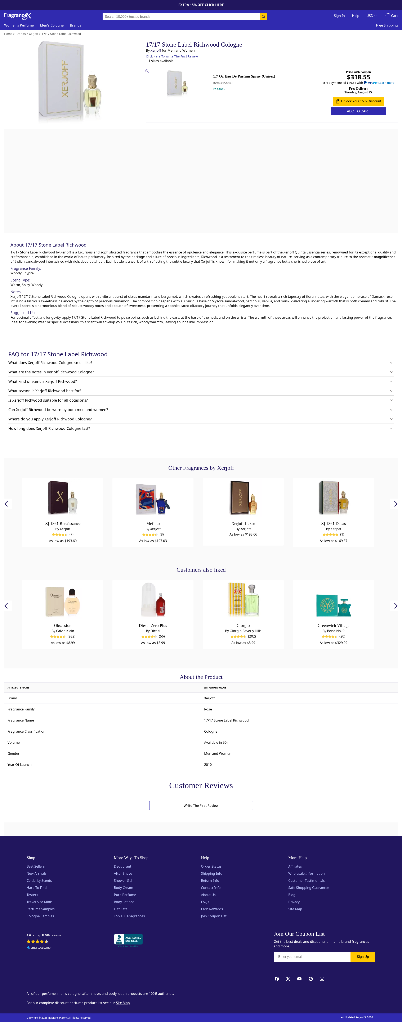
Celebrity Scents (39, 880)
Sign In (339, 15)
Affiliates (295, 866)
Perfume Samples (41, 909)
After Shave (123, 873)
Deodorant (122, 866)
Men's (52, 25)
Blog (291, 894)
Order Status (211, 866)
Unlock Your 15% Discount (361, 101)
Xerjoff (156, 50)
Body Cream (123, 887)
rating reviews (44, 935)
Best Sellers (36, 866)
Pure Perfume (125, 894)
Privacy (294, 902)
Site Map (295, 909)
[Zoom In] (309, 389)
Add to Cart (358, 111)
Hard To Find (37, 887)
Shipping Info (211, 873)
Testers (32, 894)
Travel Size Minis (40, 902)
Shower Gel (123, 880)
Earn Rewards (212, 909)
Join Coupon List (214, 916)
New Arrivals (36, 873)
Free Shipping (387, 25)
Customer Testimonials (306, 880)
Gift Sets (120, 909)
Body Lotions (124, 902)
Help (355, 15)
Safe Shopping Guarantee (308, 887)
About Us (208, 894)
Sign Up (363, 956)
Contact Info (211, 887)
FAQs (205, 902)
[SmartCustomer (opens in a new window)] (39, 948)
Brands (75, 25)
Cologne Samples (40, 916)
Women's (19, 25)
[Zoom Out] (309, 402)
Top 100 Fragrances (129, 916)
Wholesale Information (306, 873)
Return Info (210, 880)
